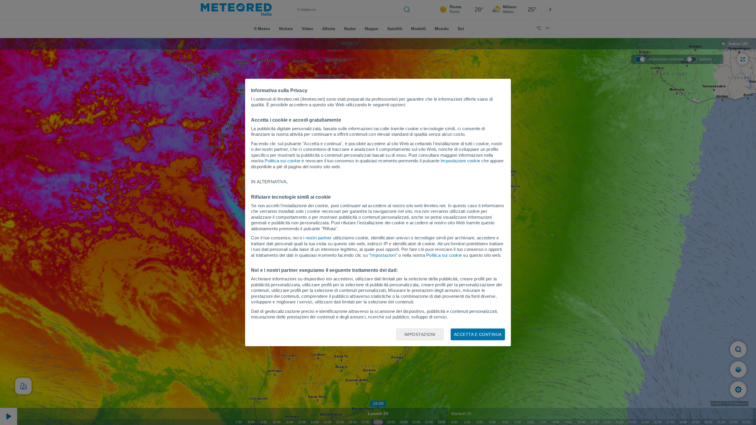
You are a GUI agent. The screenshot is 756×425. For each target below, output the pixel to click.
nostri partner (319, 237)
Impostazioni (382, 255)
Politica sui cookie (282, 160)
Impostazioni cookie (460, 160)
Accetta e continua (478, 334)
